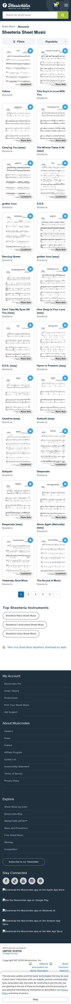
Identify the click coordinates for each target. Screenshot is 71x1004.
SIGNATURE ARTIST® (15, 821)
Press (7, 738)
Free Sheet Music (13, 835)
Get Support (10, 712)
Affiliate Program (13, 752)
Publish (8, 745)
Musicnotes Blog (13, 814)
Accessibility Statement (16, 766)
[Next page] (57, 594)
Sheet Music (8, 26)
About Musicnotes (16, 723)
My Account (11, 676)
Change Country (10, 954)
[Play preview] (30, 51)
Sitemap (8, 842)
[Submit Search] (62, 15)
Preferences (11, 698)
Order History (11, 691)
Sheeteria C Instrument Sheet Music (25, 625)
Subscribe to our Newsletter (24, 862)
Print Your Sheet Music (16, 705)
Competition (10, 849)
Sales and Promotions (16, 828)
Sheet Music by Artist (15, 807)
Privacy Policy (11, 781)
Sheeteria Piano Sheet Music (21, 616)
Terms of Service (13, 774)
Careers (8, 731)
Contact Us (10, 759)
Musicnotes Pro (12, 684)
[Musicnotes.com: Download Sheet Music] (16, 6)
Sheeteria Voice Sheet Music (21, 634)
